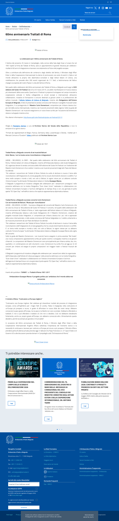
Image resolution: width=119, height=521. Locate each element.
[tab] (57, 429)
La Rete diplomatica (50, 456)
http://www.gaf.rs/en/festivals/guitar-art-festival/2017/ (43, 117)
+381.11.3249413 (16, 464)
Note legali (9, 515)
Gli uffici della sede (14, 476)
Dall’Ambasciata (24, 26)
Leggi (12, 403)
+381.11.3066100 (16, 460)
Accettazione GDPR (15, 488)
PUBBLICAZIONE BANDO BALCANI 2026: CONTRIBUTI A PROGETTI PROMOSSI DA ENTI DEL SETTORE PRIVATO (94, 386)
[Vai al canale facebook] (99, 8)
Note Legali (19, 495)
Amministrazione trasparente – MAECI (91, 475)
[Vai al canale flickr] (110, 8)
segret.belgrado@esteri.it (20, 468)
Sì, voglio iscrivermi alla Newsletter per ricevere (21, 500)
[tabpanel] (23, 393)
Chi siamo (83, 452)
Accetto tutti (88, 517)
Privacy (14, 495)
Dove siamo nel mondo (51, 464)
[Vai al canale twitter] (95, 8)
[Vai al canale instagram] (102, 8)
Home (8, 26)
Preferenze (89, 515)
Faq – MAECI (48, 484)
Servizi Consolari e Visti (87, 460)
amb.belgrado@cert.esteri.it (20, 472)
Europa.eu (50, 476)
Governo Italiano (10, 2)
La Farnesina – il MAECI (51, 452)
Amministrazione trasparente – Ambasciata (93, 471)
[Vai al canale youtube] (106, 8)
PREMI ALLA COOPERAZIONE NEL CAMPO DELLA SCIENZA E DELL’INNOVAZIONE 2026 (21, 385)
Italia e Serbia (84, 456)
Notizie (14, 26)
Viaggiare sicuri (48, 460)
